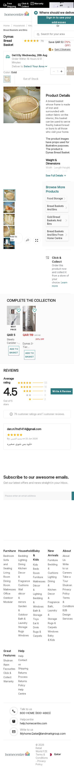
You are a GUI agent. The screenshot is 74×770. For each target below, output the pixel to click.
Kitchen (22, 568)
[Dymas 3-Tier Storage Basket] (29, 330)
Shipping (23, 668)
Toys (36, 619)
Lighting (22, 560)
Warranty (8, 681)
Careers (67, 572)
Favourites (9, 668)
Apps (6, 664)
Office (6, 593)
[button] (13, 238)
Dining (21, 564)
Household (19, 25)
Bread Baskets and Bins (15, 30)
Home (6, 25)
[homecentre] (18, 13)
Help (21, 655)
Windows (23, 635)
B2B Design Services (68, 614)
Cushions (23, 585)
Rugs (21, 631)
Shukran (67, 585)
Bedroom (8, 555)
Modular (8, 601)
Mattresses (9, 589)
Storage (22, 627)
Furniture (53, 560)
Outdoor (8, 597)
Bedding (23, 555)
